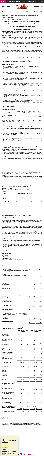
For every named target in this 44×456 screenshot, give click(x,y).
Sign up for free (9, 451)
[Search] (35, 11)
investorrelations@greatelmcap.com (8, 256)
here (22, 204)
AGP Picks (3, 1)
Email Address (5, 447)
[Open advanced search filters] (37, 11)
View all (42, 1)
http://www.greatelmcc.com (26, 215)
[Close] (16, 437)
